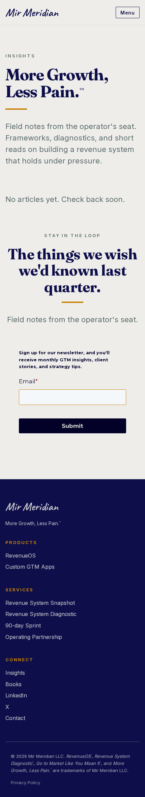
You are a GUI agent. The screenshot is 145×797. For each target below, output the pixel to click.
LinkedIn (16, 695)
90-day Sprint (23, 625)
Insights (15, 672)
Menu (127, 13)
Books (13, 684)
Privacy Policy (25, 782)
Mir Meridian (31, 12)
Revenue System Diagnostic (41, 614)
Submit (72, 425)
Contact (15, 718)
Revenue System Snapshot (40, 602)
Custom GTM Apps (30, 566)
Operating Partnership (33, 637)
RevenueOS (20, 555)
